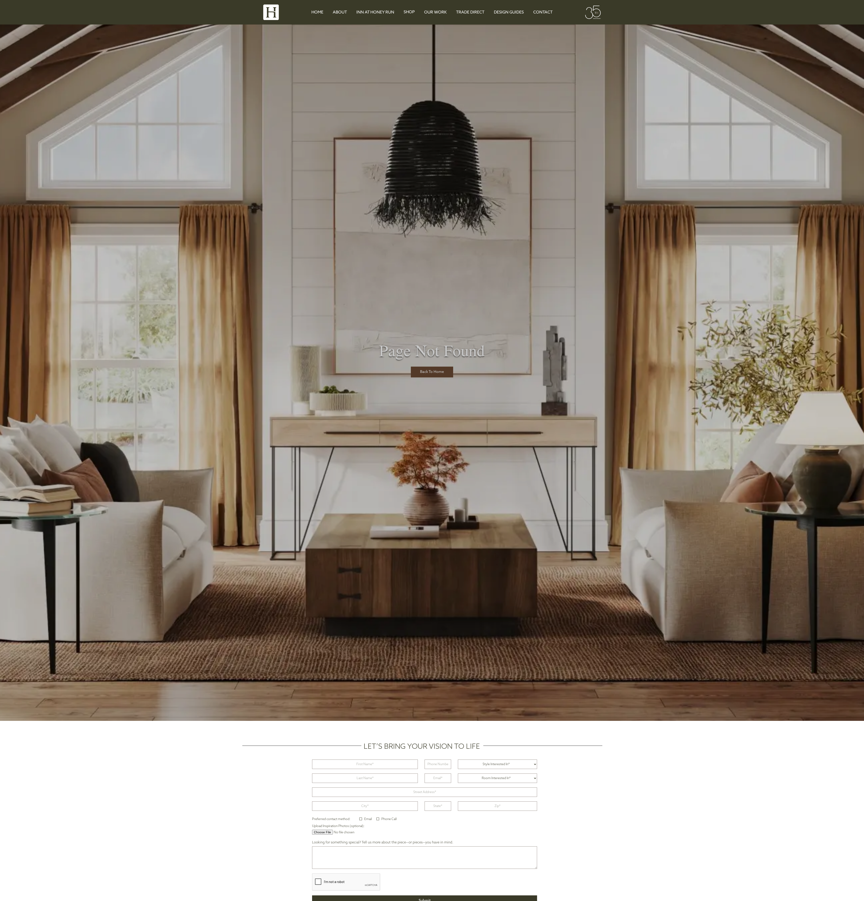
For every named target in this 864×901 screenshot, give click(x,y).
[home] (271, 12)
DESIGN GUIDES (509, 13)
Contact (543, 13)
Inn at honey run (375, 13)
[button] (409, 12)
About (340, 13)
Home (317, 13)
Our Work (435, 13)
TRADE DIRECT (470, 13)
